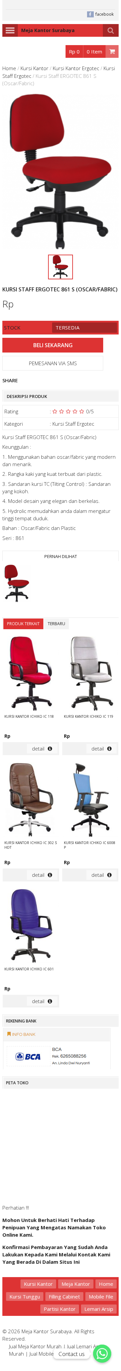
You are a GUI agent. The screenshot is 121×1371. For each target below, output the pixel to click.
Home (9, 68)
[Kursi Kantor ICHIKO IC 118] (31, 674)
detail (38, 748)
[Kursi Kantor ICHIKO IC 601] (31, 927)
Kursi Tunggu (24, 1296)
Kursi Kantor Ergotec (76, 68)
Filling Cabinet (64, 1296)
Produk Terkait (23, 624)
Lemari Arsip (98, 1309)
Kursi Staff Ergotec (73, 423)
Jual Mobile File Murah (54, 1353)
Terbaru (56, 624)
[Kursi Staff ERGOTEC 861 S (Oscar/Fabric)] (17, 584)
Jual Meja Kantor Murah (35, 1346)
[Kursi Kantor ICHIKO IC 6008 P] (90, 801)
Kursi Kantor (34, 68)
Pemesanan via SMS (53, 363)
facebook (104, 14)
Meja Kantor (76, 1283)
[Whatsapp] (102, 1354)
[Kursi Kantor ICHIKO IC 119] (90, 674)
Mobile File (101, 1296)
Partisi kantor (60, 1309)
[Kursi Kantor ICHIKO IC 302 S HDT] (31, 801)
